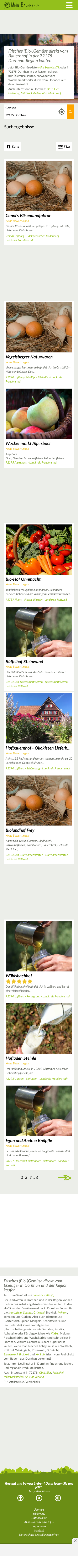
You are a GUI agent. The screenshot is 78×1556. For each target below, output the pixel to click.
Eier (56, 89)
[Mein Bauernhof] (29, 5)
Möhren (62, 1312)
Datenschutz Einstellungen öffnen (39, 1534)
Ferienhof (13, 93)
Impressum (39, 1526)
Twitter (39, 1498)
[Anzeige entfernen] (75, 1541)
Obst (50, 89)
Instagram (57, 1498)
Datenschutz (39, 1518)
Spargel (27, 1312)
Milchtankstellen (31, 93)
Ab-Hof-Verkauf (51, 93)
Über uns (39, 1509)
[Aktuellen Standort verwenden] (61, 112)
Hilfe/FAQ (39, 1513)
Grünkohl (39, 1312)
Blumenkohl (11, 1354)
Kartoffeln (15, 1312)
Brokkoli (24, 1354)
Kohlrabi (40, 1354)
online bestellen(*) (48, 67)
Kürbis (54, 1333)
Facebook (20, 1498)
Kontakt (39, 1530)
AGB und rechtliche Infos (39, 1522)
